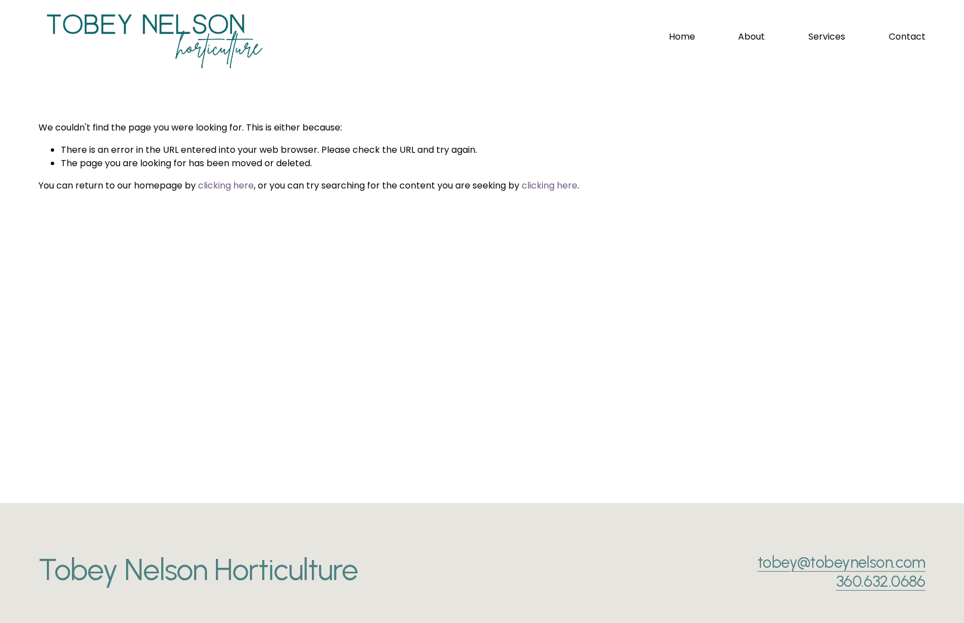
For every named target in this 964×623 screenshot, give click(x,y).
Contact (907, 36)
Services (826, 36)
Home (682, 36)
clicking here (226, 185)
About (751, 36)
